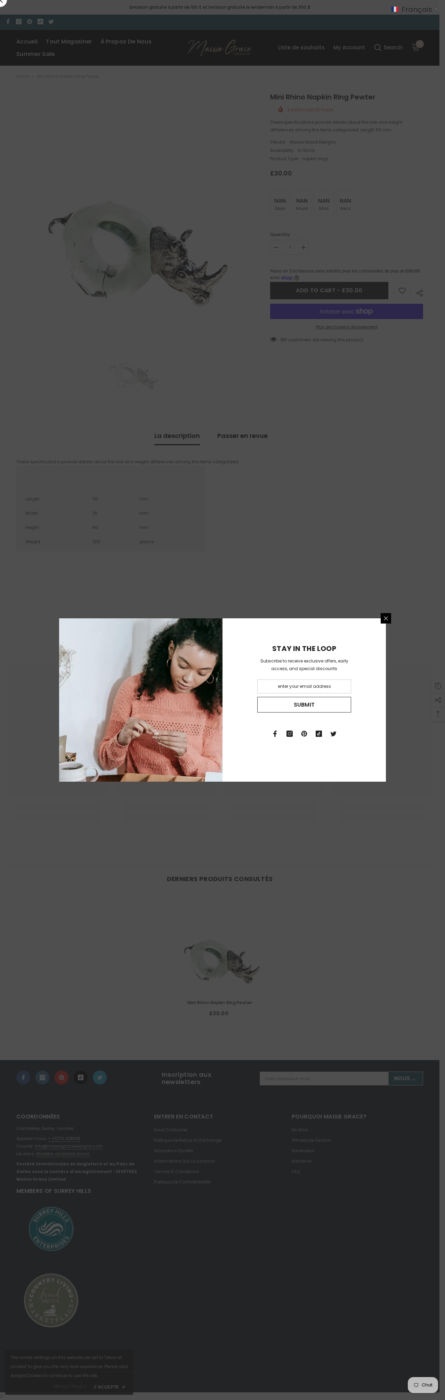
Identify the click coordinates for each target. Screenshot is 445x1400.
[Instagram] (289, 733)
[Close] (386, 618)
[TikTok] (319, 733)
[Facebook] (275, 733)
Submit (304, 705)
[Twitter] (333, 733)
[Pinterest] (304, 733)
